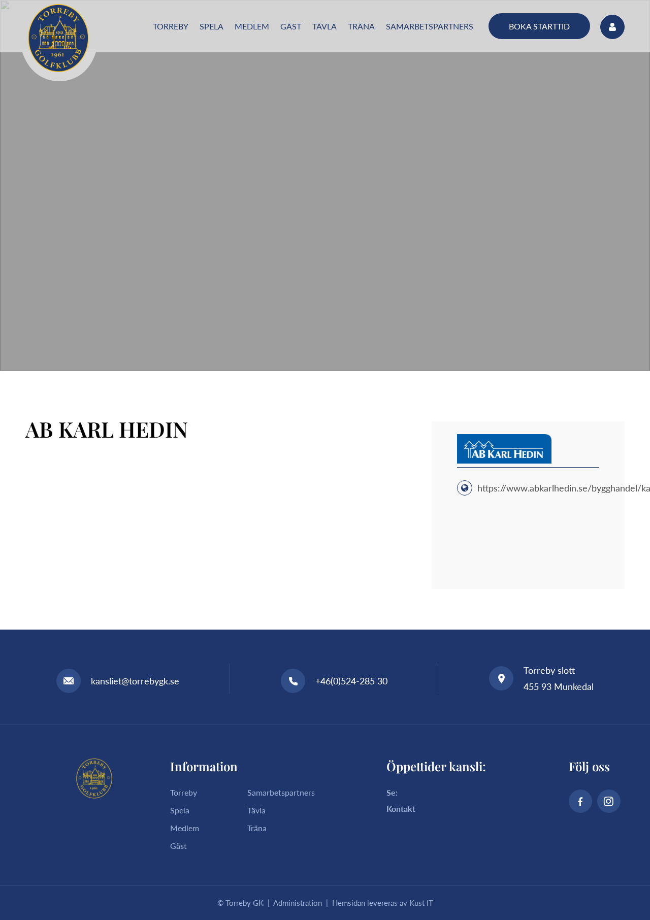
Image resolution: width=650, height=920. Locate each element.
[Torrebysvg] (58, 38)
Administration (297, 902)
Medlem (184, 828)
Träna (257, 828)
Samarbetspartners (281, 792)
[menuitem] (170, 26)
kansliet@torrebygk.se (135, 680)
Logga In (612, 27)
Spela (179, 810)
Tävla (256, 810)
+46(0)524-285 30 (351, 680)
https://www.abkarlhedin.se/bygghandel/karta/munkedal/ (548, 488)
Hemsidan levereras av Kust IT (382, 902)
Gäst (178, 845)
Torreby (183, 792)
